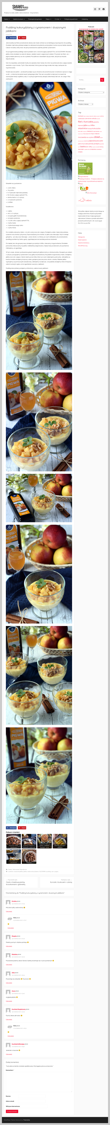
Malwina (14, 954)
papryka (92, 141)
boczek (91, 116)
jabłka (25, 871)
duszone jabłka (18, 871)
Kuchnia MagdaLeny (19, 1009)
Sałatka (83, 147)
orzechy (86, 141)
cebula (94, 116)
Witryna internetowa (13, 1106)
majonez (84, 131)
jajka (85, 125)
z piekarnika (87, 149)
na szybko (90, 137)
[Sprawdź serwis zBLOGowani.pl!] (91, 193)
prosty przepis (94, 144)
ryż (79, 146)
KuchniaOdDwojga (18, 1044)
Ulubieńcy (85, 19)
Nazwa (8, 1096)
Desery (10, 869)
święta (80, 152)
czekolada (81, 118)
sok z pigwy (55, 871)
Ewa (10, 34)
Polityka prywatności (71, 19)
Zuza (13, 991)
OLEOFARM (42, 871)
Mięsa (48, 19)
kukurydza (96, 128)
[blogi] (80, 183)
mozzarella (82, 137)
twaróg (101, 146)
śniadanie (99, 149)
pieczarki (99, 141)
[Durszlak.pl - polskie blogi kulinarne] (83, 176)
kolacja (90, 128)
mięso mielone (95, 133)
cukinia (102, 116)
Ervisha (14, 901)
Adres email (10, 1101)
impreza (80, 125)
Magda (14, 936)
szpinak (94, 146)
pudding (48, 871)
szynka (97, 146)
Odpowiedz (9, 911)
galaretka (96, 122)
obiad (97, 137)
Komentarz (10, 1070)
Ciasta (6, 19)
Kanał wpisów (82, 240)
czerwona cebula (90, 118)
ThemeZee (26, 1120)
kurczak (80, 131)
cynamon (11, 871)
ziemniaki (81, 149)
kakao (89, 125)
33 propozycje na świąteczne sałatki (91, 29)
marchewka (96, 131)
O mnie (57, 19)
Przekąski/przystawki (35, 19)
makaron (90, 131)
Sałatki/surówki (18, 19)
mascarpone (86, 133)
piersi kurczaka (83, 144)
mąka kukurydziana (32, 871)
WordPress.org (82, 245)
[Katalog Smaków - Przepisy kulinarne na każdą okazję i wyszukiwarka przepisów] (91, 181)
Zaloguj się (81, 237)
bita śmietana (86, 116)
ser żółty (89, 147)
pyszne (102, 143)
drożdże (98, 118)
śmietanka (93, 149)
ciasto (98, 116)
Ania (13, 972)
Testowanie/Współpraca (20, 869)
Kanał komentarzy (83, 243)
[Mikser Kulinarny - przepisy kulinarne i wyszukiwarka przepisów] (85, 174)
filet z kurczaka (85, 121)
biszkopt (80, 116)
